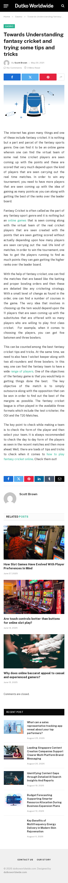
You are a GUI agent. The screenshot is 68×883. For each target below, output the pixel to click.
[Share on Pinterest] (48, 77)
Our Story (44, 859)
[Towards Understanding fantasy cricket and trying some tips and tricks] (34, 105)
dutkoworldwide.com (15, 872)
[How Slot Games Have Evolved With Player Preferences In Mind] (34, 543)
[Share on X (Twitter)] (30, 77)
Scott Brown (21, 62)
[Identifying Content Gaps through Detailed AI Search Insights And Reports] (14, 778)
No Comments (14, 68)
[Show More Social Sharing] (60, 77)
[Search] (62, 6)
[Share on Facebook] (12, 77)
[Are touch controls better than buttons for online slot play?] (34, 597)
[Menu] (6, 6)
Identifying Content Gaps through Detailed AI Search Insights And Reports (44, 777)
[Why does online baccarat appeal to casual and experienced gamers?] (34, 651)
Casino (9, 26)
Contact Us (25, 859)
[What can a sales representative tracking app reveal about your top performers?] (14, 727)
